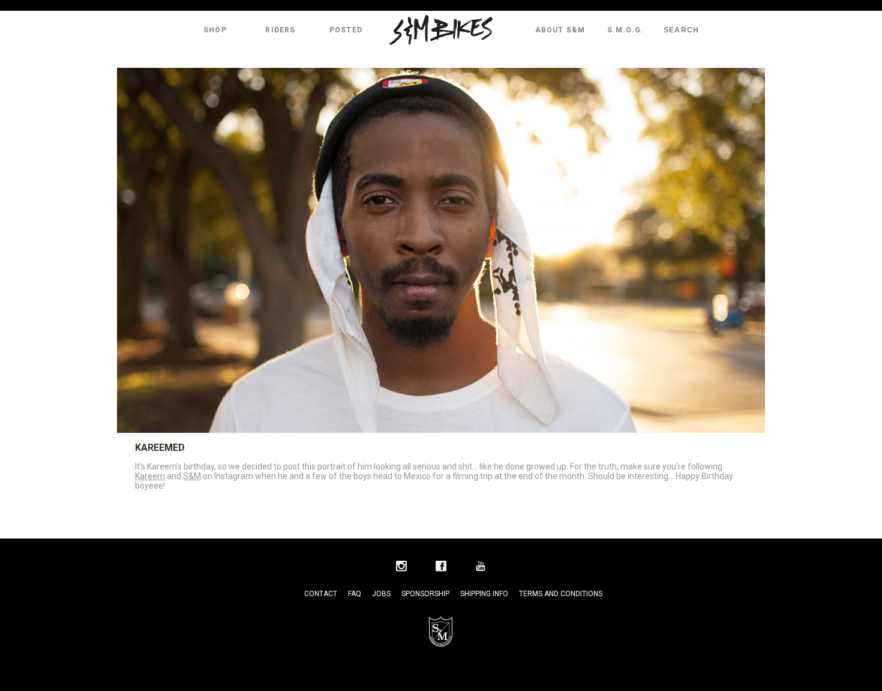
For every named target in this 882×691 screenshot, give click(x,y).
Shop (215, 30)
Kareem (150, 476)
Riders (280, 30)
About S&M (560, 30)
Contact (320, 594)
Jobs (381, 594)
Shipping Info (484, 594)
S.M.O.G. (625, 30)
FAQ (354, 594)
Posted (345, 30)
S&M (192, 476)
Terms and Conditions (560, 594)
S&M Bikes (441, 30)
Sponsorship (425, 594)
